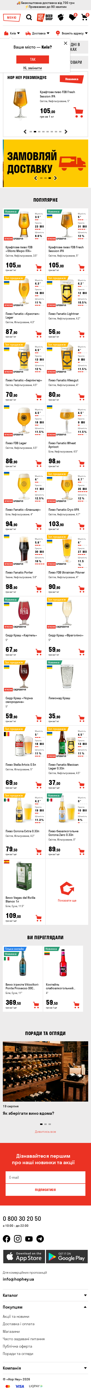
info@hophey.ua (18, 1279)
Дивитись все (45, 1132)
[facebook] (6, 1238)
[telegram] (40, 1238)
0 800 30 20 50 (22, 1218)
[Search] (29, 17)
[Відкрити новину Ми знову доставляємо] (45, 186)
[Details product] (20, 104)
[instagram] (17, 1238)
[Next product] (66, 131)
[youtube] (29, 1238)
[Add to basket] (79, 113)
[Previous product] (25, 131)
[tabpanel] (46, 104)
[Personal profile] (61, 17)
